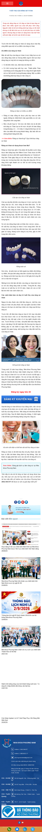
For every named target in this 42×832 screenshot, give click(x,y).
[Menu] (7, 3)
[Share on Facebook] (15, 502)
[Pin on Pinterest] (22, 502)
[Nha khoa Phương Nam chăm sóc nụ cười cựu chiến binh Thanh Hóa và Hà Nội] (21, 637)
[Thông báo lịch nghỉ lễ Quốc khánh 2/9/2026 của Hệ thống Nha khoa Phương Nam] (21, 602)
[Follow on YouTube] (22, 822)
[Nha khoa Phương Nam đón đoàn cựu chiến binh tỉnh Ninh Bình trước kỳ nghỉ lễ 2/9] (21, 568)
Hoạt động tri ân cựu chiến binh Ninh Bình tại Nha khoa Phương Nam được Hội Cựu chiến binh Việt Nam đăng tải (20, 549)
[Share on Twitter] (19, 502)
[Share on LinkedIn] (26, 502)
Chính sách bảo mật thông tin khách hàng (23, 761)
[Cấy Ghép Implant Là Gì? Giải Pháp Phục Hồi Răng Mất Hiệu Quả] (21, 705)
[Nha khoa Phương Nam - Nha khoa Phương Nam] (21, 3)
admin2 (30, 15)
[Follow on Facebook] (19, 822)
